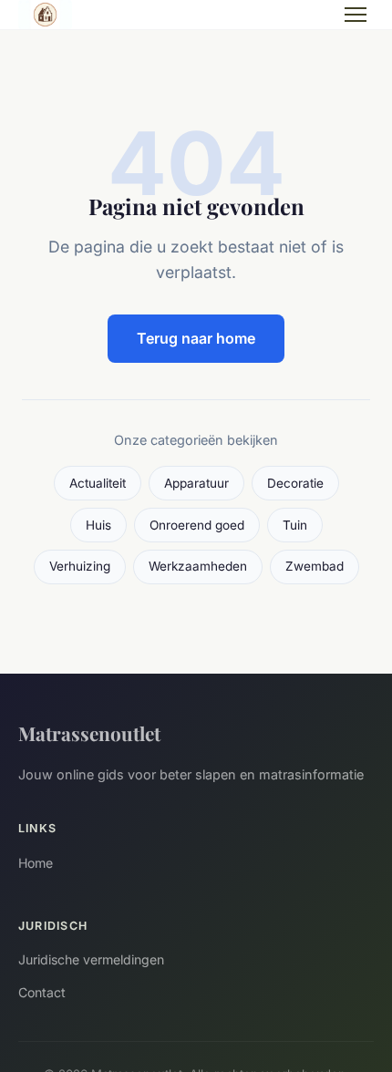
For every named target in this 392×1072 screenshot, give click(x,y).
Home (35, 863)
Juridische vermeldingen (91, 959)
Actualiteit (97, 483)
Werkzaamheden (198, 566)
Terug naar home (196, 338)
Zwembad (314, 566)
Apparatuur (196, 483)
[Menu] (355, 14)
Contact (42, 992)
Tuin (295, 525)
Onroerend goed (197, 525)
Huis (98, 525)
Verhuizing (79, 566)
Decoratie (295, 483)
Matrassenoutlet (89, 733)
